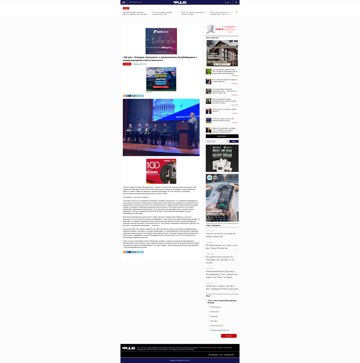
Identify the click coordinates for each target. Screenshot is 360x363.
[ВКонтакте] (127, 96)
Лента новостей (212, 38)
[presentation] (230, 13)
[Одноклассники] (124, 96)
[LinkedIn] (132, 96)
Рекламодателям (229, 354)
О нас (220, 354)
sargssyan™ (187, 360)
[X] (129, 96)
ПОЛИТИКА (127, 64)
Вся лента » (222, 136)
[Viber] (135, 96)
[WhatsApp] (137, 96)
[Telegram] (143, 96)
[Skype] (140, 96)
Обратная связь (213, 354)
